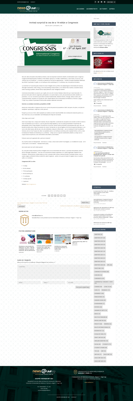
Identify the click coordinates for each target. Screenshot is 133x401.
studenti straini (101, 347)
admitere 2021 (100, 251)
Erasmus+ (106, 290)
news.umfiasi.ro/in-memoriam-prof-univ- (103, 100)
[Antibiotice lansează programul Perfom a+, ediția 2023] (62, 239)
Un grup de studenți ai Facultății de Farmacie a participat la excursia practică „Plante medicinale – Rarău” (103, 216)
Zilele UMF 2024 (100, 357)
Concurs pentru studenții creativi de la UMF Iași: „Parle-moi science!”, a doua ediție (44, 248)
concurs (98, 275)
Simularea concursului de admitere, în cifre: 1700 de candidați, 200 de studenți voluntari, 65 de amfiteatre (27, 248)
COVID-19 (99, 73)
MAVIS (97, 313)
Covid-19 (107, 286)
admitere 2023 (100, 254)
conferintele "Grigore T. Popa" (104, 282)
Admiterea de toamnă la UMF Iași (103, 222)
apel (109, 265)
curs (97, 290)
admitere (98, 234)
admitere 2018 (100, 241)
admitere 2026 (100, 265)
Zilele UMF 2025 (100, 361)
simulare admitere (101, 341)
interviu (98, 307)
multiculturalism (101, 317)
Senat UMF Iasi (100, 337)
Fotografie (99, 103)
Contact (33, 2)
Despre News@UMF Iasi (23, 2)
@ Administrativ (92, 9)
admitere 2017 (100, 238)
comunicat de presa (102, 271)
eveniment (99, 293)
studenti (107, 344)
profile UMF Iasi (100, 320)
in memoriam (99, 303)
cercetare (99, 268)
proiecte (98, 324)
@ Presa (112, 9)
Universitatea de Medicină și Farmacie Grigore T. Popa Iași (105, 83)
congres (98, 286)
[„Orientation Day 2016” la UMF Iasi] (80, 236)
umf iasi (98, 354)
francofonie (99, 297)
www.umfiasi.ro (89, 382)
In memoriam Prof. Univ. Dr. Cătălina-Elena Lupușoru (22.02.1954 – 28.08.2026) (104, 192)
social (97, 344)
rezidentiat (99, 330)
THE (97, 351)
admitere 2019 (100, 244)
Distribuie (104, 105)
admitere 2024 (100, 258)
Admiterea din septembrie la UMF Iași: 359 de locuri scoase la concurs (104, 208)
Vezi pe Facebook (97, 105)
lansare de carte (101, 310)
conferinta (99, 278)
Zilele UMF (108, 354)
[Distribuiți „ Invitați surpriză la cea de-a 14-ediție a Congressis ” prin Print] (64, 195)
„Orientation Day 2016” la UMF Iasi (79, 242)
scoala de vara (100, 334)
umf (103, 351)
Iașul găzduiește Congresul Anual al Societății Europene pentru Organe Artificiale (103, 132)
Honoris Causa (100, 300)
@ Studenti (103, 9)
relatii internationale (102, 327)
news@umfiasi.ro (37, 215)
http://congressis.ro (31, 184)
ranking (107, 324)
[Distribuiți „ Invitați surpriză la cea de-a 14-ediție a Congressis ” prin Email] (61, 195)
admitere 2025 (100, 261)
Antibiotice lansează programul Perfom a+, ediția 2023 (61, 248)
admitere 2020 (100, 248)
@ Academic (80, 9)
